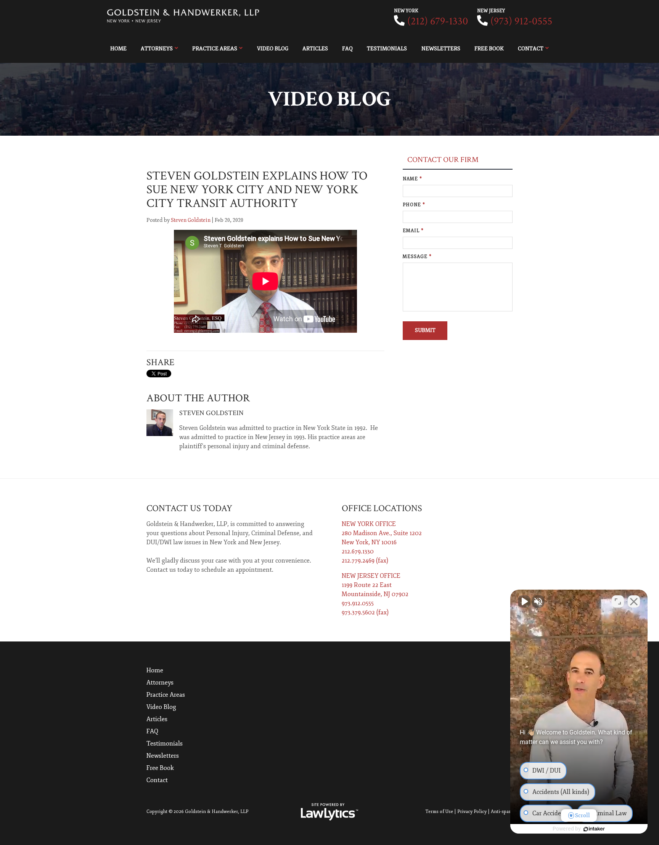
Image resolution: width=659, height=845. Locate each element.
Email (413, 231)
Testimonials (387, 48)
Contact (530, 48)
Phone (414, 205)
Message (417, 257)
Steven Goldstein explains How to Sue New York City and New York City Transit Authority (257, 189)
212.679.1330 (358, 551)
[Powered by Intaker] (594, 829)
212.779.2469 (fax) (365, 560)
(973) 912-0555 (521, 21)
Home (118, 48)
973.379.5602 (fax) (365, 612)
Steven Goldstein (191, 220)
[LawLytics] (329, 812)
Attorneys (157, 48)
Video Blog (272, 48)
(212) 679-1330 (437, 21)
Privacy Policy (472, 812)
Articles (315, 48)
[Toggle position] (618, 601)
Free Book (489, 48)
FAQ (347, 48)
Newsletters (440, 48)
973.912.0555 (358, 603)
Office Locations (382, 508)
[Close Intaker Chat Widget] (634, 601)
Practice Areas (214, 48)
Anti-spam (502, 812)
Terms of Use (439, 812)
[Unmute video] (524, 601)
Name (412, 179)
